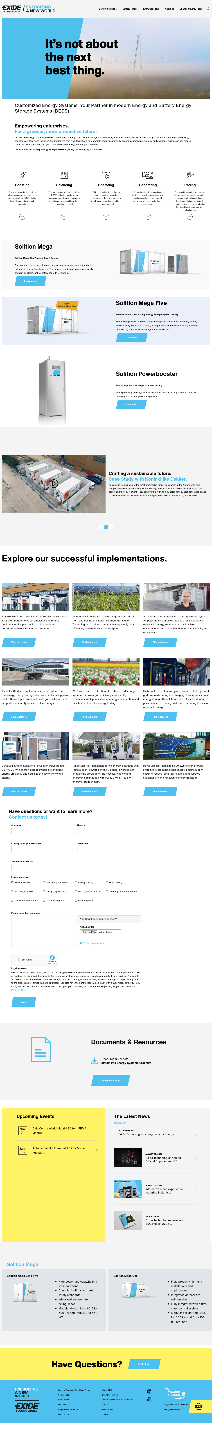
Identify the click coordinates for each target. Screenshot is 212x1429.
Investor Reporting (110, 1395)
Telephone (82, 843)
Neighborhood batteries (26, 900)
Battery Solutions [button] (108, 8)
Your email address (21, 861)
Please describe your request (26, 913)
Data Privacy (63, 1399)
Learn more (30, 281)
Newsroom (121, 1122)
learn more (131, 404)
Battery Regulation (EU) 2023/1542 (117, 1399)
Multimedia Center (111, 1080)
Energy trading (85, 882)
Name (80, 825)
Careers (105, 1404)
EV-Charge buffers (23, 891)
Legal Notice (63, 1414)
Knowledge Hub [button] (151, 8)
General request (22, 882)
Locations (62, 1404)
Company (16, 825)
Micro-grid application (89, 891)
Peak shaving (115, 882)
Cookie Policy (64, 1395)
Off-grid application (56, 891)
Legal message (19, 968)
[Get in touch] (198, 1406)
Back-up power (86, 900)
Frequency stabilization (58, 882)
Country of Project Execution (26, 843)
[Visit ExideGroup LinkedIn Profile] (149, 1391)
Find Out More (19, 716)
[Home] (28, 9)
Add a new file (87, 926)
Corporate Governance (68, 1409)
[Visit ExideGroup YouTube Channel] (149, 1399)
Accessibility (107, 1409)
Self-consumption (55, 900)
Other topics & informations (123, 891)
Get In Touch (144, 1364)
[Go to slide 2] (106, 527)
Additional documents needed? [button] (98, 919)
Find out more (19, 642)
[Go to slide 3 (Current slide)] (111, 527)
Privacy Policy (18, 989)
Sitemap (105, 1414)
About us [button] (169, 8)
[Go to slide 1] (101, 527)
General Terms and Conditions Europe (74, 1390)
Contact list (107, 1390)
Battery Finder (130, 8)
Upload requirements (93, 943)
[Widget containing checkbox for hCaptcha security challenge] (34, 959)
